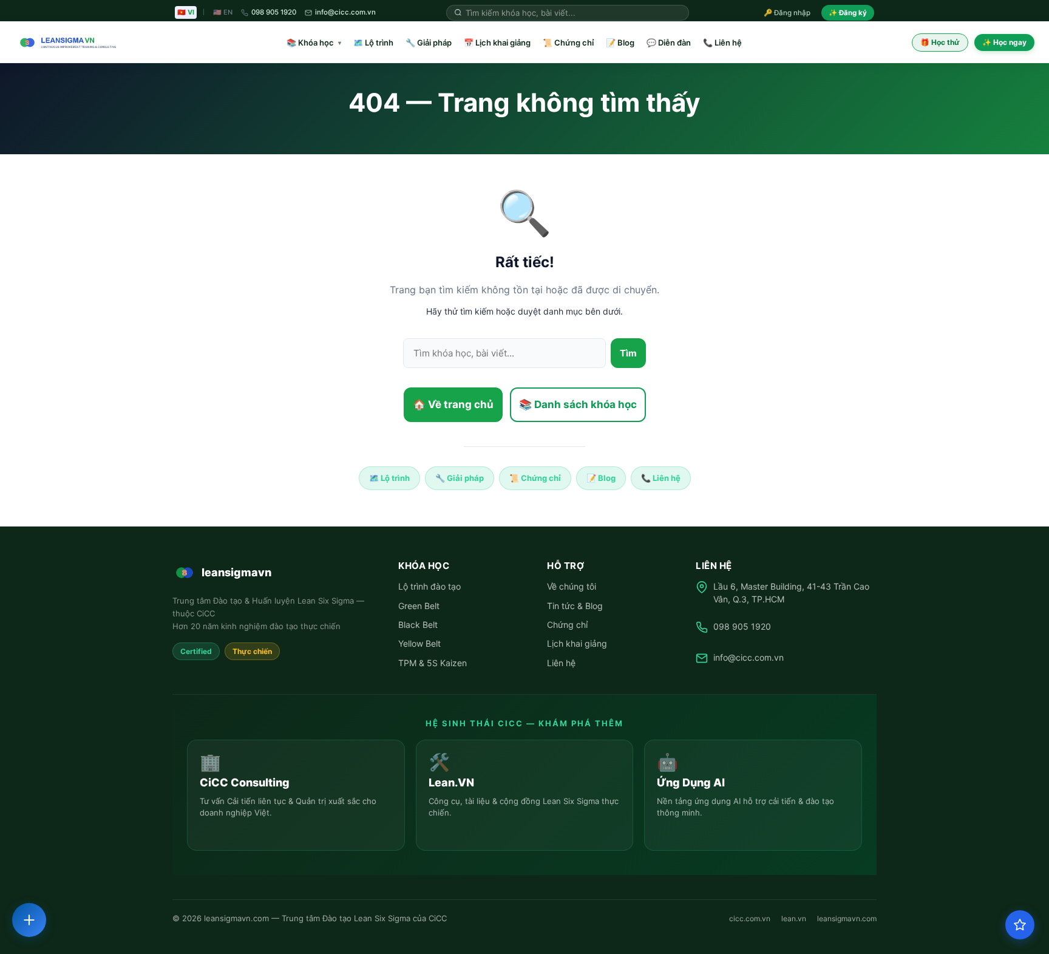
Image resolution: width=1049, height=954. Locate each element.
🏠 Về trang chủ (453, 404)
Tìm (628, 353)
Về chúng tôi (571, 586)
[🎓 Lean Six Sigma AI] (1019, 924)
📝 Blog (620, 42)
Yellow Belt (419, 643)
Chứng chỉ (567, 624)
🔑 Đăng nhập (787, 13)
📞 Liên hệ (722, 42)
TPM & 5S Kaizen (432, 663)
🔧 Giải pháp (429, 42)
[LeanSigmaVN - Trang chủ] (66, 42)
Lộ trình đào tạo (429, 586)
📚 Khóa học (314, 42)
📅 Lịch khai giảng (497, 42)
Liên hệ (561, 663)
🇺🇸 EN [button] (223, 12)
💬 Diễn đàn (669, 42)
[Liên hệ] (29, 920)
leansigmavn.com (847, 918)
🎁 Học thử (940, 42)
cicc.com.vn (749, 918)
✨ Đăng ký (848, 13)
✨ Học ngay (1004, 42)
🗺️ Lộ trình (373, 42)
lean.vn (793, 918)
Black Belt (418, 624)
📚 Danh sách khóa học (578, 404)
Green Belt (419, 606)
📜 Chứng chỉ (568, 42)
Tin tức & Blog (575, 606)
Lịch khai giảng (577, 643)
